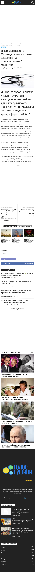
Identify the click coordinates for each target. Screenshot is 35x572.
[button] (32, 2)
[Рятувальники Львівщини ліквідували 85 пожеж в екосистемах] (17, 233)
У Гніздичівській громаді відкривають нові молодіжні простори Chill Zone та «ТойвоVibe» (16, 292)
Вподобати (29, 263)
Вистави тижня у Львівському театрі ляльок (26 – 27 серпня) (26, 213)
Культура (3, 559)
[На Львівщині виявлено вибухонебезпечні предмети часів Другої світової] (29, 233)
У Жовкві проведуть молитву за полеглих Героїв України (22, 520)
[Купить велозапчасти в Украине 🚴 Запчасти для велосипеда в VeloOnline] (6, 511)
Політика (3, 564)
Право (3, 547)
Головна (3, 43)
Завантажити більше (17, 308)
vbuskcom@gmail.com (24, 498)
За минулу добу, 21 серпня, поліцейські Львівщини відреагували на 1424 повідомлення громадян (8, 215)
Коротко (3, 561)
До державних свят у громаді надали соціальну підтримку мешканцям (14, 301)
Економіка (4, 556)
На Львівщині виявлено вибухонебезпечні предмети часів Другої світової (29, 240)
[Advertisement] (17, 23)
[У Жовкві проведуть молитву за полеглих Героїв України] (6, 521)
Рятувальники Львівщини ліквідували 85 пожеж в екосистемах (16, 240)
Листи (3, 47)
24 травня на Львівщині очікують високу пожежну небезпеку (5, 240)
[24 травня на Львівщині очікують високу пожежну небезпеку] (6, 233)
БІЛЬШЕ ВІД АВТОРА (24, 226)
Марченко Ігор (8, 68)
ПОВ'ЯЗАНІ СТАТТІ (10, 226)
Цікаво (3, 550)
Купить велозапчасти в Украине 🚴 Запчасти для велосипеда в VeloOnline (17, 274)
